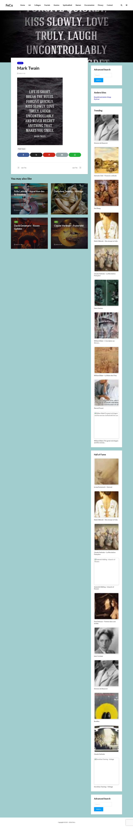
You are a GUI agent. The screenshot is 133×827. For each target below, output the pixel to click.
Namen (78, 5)
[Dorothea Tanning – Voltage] (69, 199)
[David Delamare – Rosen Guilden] (29, 233)
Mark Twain (21, 149)
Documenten (89, 5)
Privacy (100, 5)
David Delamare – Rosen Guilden (27, 227)
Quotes (56, 5)
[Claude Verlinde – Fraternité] (69, 233)
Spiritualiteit (67, 5)
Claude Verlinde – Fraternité (69, 225)
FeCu (9, 5)
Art (29, 5)
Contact (110, 5)
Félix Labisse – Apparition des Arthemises (29, 193)
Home (22, 5)
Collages (37, 5)
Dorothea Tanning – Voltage (68, 191)
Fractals (47, 5)
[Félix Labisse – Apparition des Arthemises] (29, 199)
